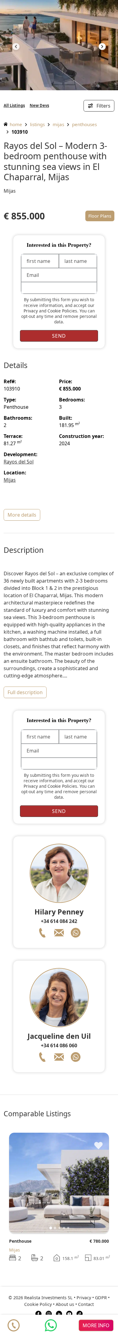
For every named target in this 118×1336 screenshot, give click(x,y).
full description (25, 692)
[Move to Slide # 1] (55, 1228)
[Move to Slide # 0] (50, 1228)
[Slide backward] (24, 1183)
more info (96, 1325)
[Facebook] (38, 1313)
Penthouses (84, 124)
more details (22, 514)
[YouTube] (69, 1313)
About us (65, 1304)
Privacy (31, 311)
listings (37, 124)
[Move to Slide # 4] (68, 1228)
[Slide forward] (102, 47)
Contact (86, 1304)
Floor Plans (99, 216)
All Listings (14, 105)
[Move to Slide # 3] (64, 1228)
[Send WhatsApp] (51, 1325)
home (15, 124)
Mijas (58, 124)
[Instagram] (49, 1313)
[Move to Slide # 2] (59, 1228)
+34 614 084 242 (59, 921)
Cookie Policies (62, 311)
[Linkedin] (59, 1313)
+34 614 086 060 (59, 1045)
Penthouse (20, 1241)
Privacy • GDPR (92, 1297)
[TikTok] (80, 1313)
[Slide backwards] (16, 47)
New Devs (39, 105)
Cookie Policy (38, 1304)
